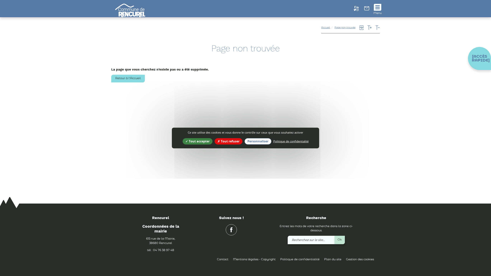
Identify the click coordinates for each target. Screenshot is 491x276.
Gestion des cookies (360, 259)
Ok (340, 239)
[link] (366, 9)
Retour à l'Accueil (128, 78)
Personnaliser (258, 141)
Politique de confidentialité (300, 259)
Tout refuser (230, 141)
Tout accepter (199, 141)
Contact (222, 259)
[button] (479, 58)
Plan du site (332, 259)
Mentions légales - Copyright (254, 259)
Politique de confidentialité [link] (291, 141)
